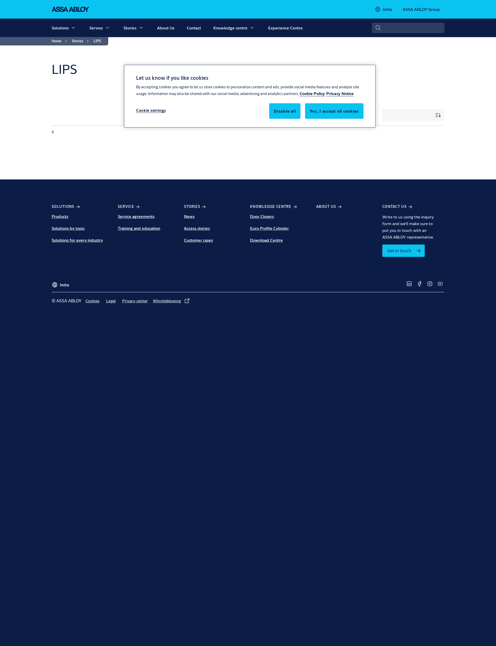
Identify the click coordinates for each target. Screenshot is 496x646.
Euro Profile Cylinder (269, 228)
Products (60, 216)
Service (96, 27)
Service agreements (136, 216)
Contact (194, 27)
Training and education (139, 228)
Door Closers (262, 216)
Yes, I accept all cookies (334, 111)
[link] (60, 41)
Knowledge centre (230, 27)
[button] (73, 27)
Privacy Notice (340, 93)
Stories (129, 27)
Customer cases (198, 240)
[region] (250, 96)
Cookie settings (151, 110)
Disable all (285, 111)
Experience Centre (285, 27)
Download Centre (266, 240)
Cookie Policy (312, 93)
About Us (165, 27)
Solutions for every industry (77, 240)
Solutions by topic (68, 228)
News (189, 216)
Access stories (197, 228)
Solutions (60, 27)
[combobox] (408, 28)
